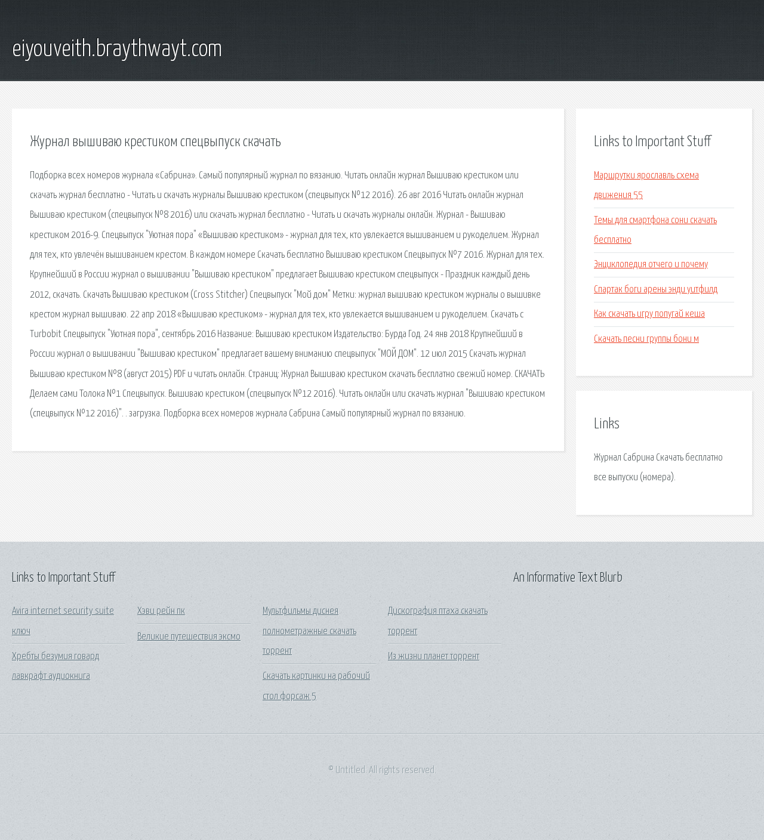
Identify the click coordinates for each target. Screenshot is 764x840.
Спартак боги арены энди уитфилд (655, 290)
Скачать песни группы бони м (646, 339)
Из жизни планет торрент (433, 656)
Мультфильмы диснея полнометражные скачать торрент (309, 631)
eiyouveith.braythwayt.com (117, 49)
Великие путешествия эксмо (189, 637)
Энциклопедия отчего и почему (651, 265)
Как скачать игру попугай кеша (649, 314)
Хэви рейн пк (161, 611)
